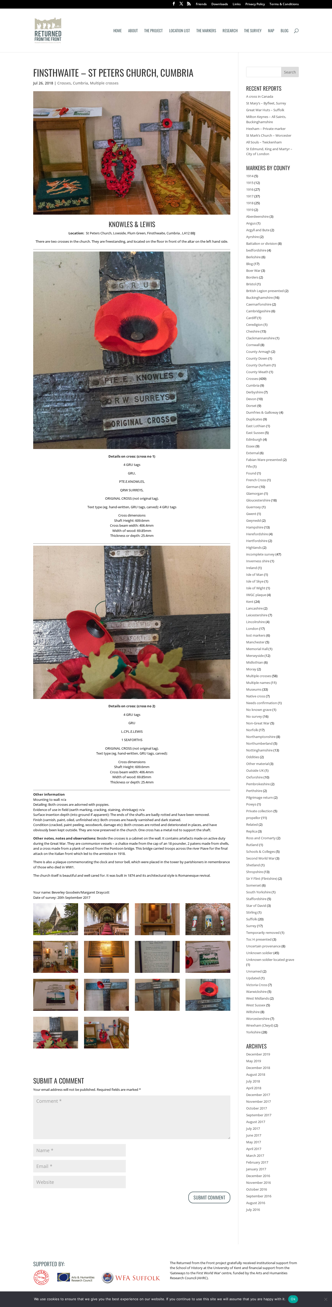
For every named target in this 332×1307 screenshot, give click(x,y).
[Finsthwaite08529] (106, 935)
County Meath (257, 371)
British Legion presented (265, 290)
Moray (251, 669)
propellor (253, 817)
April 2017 (253, 1148)
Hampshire (254, 527)
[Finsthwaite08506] (55, 1048)
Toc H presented (259, 939)
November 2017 (258, 1101)
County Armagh (258, 351)
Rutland (252, 844)
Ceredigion (254, 324)
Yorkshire (253, 1032)
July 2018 (253, 1081)
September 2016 (258, 1196)
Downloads (219, 4)
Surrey (251, 925)
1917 (249, 196)
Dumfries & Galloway (262, 412)
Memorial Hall (257, 648)
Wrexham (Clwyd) (259, 1025)
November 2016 (258, 1182)
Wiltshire (253, 1011)
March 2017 (255, 1155)
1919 (249, 209)
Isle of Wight (255, 588)
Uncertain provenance (263, 946)
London (252, 628)
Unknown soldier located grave (270, 959)
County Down (256, 358)
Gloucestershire (258, 500)
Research (230, 31)
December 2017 (258, 1094)
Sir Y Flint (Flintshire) (261, 878)
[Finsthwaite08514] (157, 973)
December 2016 (258, 1175)
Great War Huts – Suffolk (265, 110)
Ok (293, 1299)
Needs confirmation (261, 703)
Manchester (255, 642)
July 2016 (253, 1209)
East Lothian (255, 426)
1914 (249, 176)
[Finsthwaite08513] (207, 973)
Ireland (251, 567)
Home (117, 31)
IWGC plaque (256, 594)
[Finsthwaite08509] (207, 1010)
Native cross (255, 696)
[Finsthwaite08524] (207, 935)
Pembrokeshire (258, 784)
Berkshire (253, 257)
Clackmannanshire (260, 338)
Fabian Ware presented (264, 459)
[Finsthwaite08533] (55, 935)
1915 (249, 182)
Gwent (251, 513)
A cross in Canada (259, 96)
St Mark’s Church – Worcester (268, 135)
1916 (249, 189)
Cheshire (253, 331)
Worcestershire (257, 1018)
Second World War (260, 858)
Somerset (253, 885)
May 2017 (253, 1142)
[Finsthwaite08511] (106, 1010)
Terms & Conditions (284, 4)
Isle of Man (254, 574)
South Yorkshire (258, 892)
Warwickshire (256, 991)
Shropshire (254, 871)
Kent (249, 601)
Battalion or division (261, 243)
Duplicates (254, 419)
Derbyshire (254, 392)
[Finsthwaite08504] (106, 1048)
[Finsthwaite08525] (157, 935)
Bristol (251, 284)
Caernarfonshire (258, 304)
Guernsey (253, 507)
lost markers (255, 635)
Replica (251, 831)
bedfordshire (256, 250)
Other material (257, 763)
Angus (251, 223)
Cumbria (80, 83)
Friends (201, 4)
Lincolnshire (255, 621)
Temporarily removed (263, 932)
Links (237, 4)
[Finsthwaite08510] (157, 1010)
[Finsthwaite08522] (55, 973)
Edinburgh (254, 439)
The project (153, 31)
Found (251, 473)
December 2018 (258, 1067)
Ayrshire (252, 236)
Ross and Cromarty (261, 838)
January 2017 (256, 1169)
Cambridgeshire (258, 311)
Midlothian (254, 662)
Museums (253, 689)
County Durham (258, 365)
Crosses (64, 83)
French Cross (256, 480)
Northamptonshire (260, 736)
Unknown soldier (259, 952)
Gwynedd (253, 520)
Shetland (253, 865)
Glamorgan (254, 493)
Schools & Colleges (260, 851)
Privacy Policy (255, 4)
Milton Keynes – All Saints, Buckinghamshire (266, 119)
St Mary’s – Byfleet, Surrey (266, 103)
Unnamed (254, 971)
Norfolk (252, 730)
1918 (249, 203)
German (252, 486)
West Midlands (257, 998)
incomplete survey (260, 554)
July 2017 (253, 1128)
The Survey (252, 31)
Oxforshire (254, 777)
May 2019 (253, 1061)
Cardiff (251, 317)
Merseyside (255, 655)
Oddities (252, 757)
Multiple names (258, 682)
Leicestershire (256, 615)
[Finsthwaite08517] (106, 973)
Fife (249, 466)
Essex (250, 446)
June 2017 (253, 1135)
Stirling (251, 912)
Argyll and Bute (257, 230)
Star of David (256, 905)
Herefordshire (257, 534)
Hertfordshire (256, 540)
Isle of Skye (255, 581)
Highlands (254, 547)
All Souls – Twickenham (264, 142)
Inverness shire (257, 561)
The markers (206, 31)
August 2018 (255, 1074)
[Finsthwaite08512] (55, 1010)
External (252, 453)
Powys (251, 804)
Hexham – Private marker (266, 128)
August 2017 (255, 1121)
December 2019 (258, 1054)
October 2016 (256, 1189)
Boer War (253, 270)
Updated (253, 978)
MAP (271, 31)
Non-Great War (257, 723)
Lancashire (254, 608)
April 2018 (253, 1088)
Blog (284, 31)
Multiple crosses (104, 83)
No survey (254, 716)
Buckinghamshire (259, 297)
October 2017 (256, 1108)
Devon (251, 399)
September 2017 (258, 1115)
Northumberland (259, 743)
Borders (252, 277)
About (133, 31)
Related (252, 824)
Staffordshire (256, 898)
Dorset (251, 405)
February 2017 (257, 1162)
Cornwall (253, 344)
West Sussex (255, 1005)
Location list (179, 31)
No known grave (259, 709)
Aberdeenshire (257, 216)
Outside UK (255, 770)
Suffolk (251, 919)
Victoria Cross (256, 984)
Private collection (259, 811)
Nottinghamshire (259, 750)
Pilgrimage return (259, 797)
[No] (325, 1299)
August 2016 (255, 1202)
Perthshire (254, 790)
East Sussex (255, 432)
